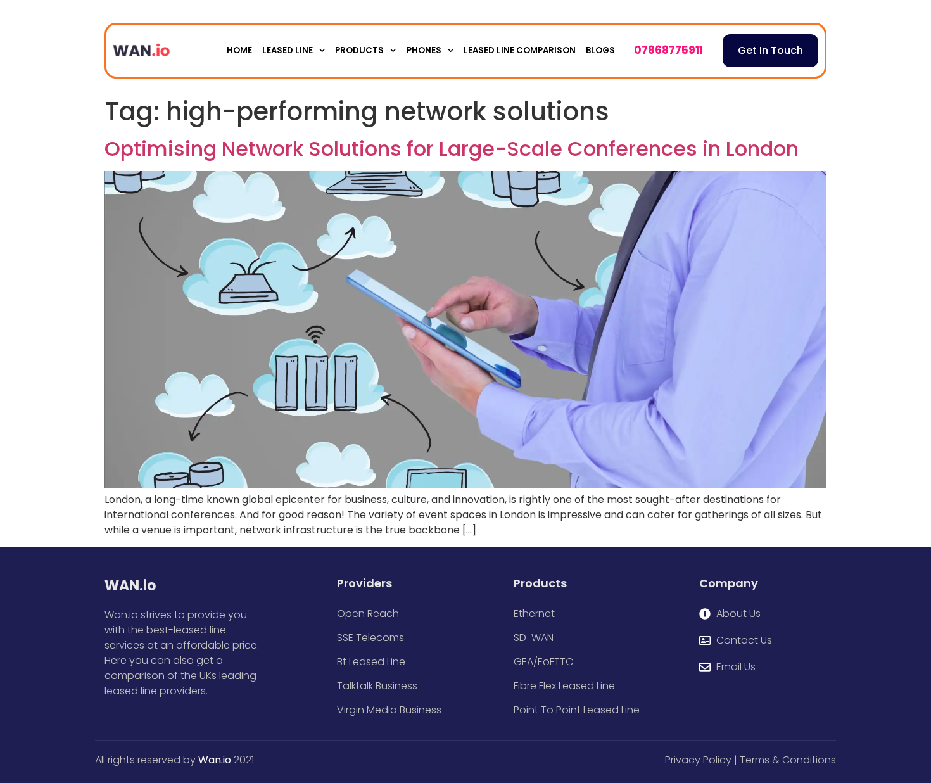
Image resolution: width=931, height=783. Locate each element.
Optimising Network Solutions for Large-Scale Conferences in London (451, 148)
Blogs (600, 50)
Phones (424, 50)
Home (239, 50)
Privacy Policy (698, 760)
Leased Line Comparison (520, 50)
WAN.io (130, 585)
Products (359, 50)
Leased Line (287, 50)
